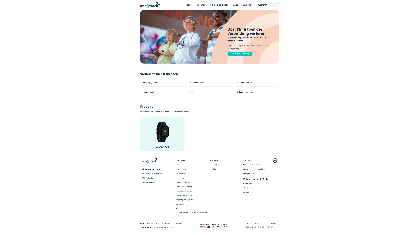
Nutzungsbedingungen (184, 191)
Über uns (179, 165)
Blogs (192, 92)
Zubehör (213, 169)
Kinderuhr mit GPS (151, 169)
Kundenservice (149, 92)
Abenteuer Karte (249, 188)
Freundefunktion (249, 192)
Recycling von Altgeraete (185, 199)
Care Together (248, 183)
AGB (177, 208)
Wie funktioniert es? (244, 82)
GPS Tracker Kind (148, 182)
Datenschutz (166, 224)
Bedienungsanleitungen (246, 92)
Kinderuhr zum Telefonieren (152, 174)
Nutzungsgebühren (151, 82)
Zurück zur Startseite (240, 53)
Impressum (180, 204)
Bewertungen (181, 169)
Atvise (163, 228)
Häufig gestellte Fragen (184, 182)
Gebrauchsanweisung (184, 195)
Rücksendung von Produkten (254, 169)
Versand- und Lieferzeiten (252, 165)
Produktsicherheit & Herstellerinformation (191, 213)
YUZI (168, 228)
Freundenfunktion (197, 82)
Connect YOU (214, 165)
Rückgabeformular (250, 173)
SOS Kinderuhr (147, 178)
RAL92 (173, 228)
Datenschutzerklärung (184, 186)
